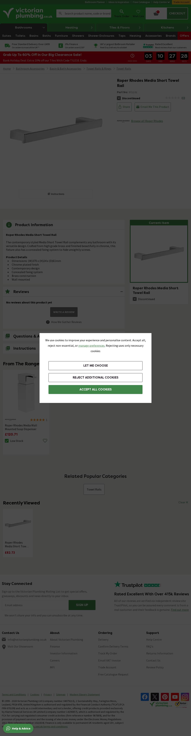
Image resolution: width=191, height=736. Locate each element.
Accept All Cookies (95, 389)
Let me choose (95, 366)
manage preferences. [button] (91, 345)
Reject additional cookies (95, 377)
